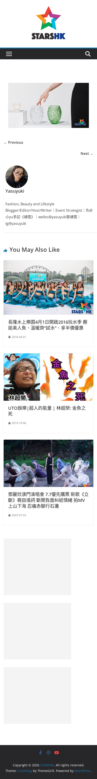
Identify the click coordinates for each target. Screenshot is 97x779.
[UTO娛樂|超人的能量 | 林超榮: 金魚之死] (48, 356)
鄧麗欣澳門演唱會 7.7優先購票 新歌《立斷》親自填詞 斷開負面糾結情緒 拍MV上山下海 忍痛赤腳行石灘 (48, 500)
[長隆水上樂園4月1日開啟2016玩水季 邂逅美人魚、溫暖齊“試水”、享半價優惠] (48, 263)
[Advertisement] (37, 567)
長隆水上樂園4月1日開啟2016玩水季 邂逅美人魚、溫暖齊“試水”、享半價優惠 (47, 325)
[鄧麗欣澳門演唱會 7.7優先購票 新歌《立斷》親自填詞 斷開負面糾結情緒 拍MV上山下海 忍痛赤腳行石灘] (48, 442)
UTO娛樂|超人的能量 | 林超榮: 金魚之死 (47, 411)
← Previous (13, 142)
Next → (87, 153)
